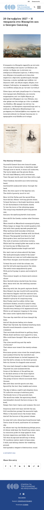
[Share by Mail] (38, 466)
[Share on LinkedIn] (19, 466)
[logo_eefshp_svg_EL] (18, 7)
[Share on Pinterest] (15, 466)
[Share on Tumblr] (24, 466)
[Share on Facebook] (5, 466)
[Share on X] (10, 466)
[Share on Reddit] (33, 466)
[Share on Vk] (29, 466)
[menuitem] (29, 1)
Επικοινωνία (36, 1)
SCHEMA (25, 504)
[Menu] (38, 7)
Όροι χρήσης (22, 497)
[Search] (33, 7)
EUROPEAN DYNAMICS (25, 501)
